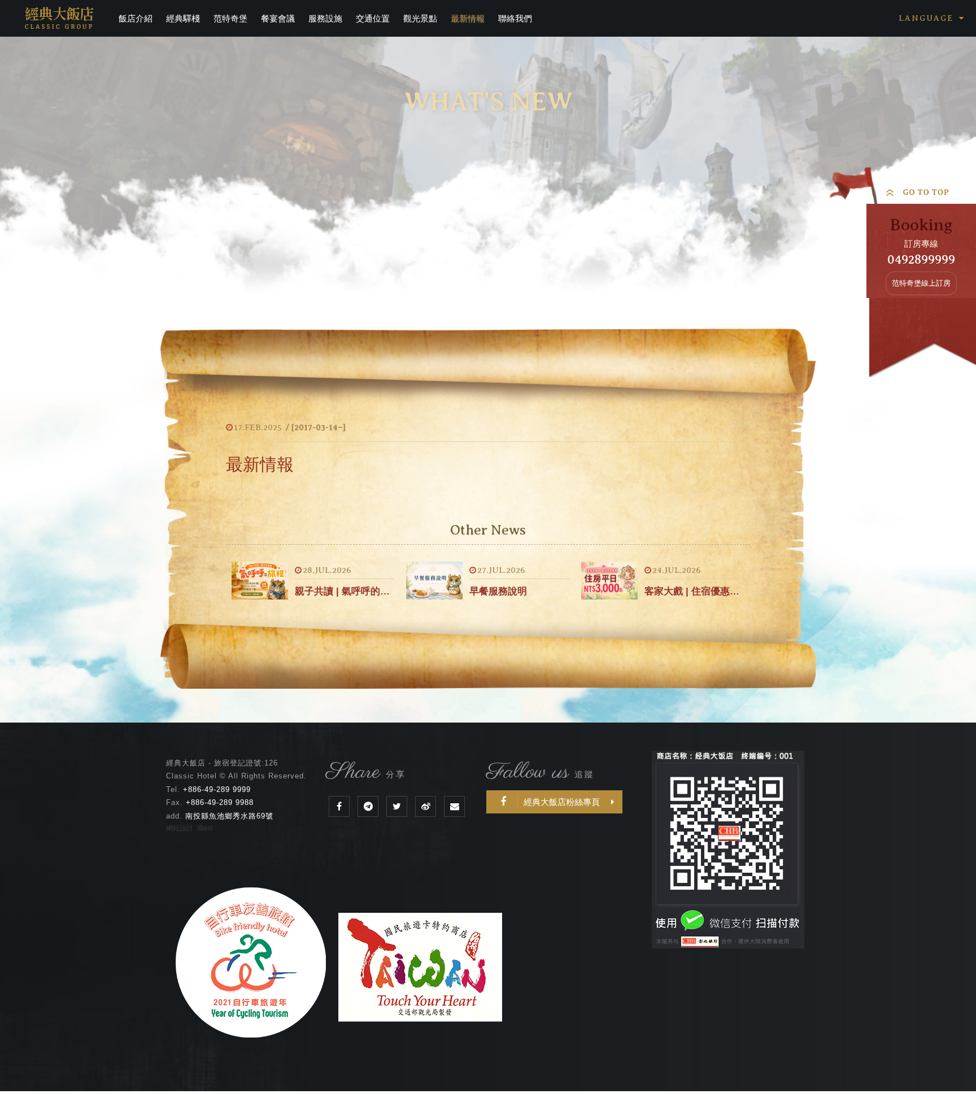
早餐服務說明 (498, 591)
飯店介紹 (135, 18)
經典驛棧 (183, 18)
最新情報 (468, 18)
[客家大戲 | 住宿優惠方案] (609, 580)
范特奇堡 (230, 18)
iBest (204, 828)
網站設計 (179, 828)
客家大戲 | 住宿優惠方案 (694, 591)
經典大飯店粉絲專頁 (562, 802)
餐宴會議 (278, 18)
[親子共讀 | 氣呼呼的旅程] (260, 580)
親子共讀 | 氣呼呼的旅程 (345, 591)
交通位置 (373, 18)
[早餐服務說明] (434, 580)
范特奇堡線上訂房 (921, 283)
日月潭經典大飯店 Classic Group (59, 18)
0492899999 (921, 259)
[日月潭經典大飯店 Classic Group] (396, 806)
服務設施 (325, 18)
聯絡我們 (515, 18)
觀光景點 (420, 18)
